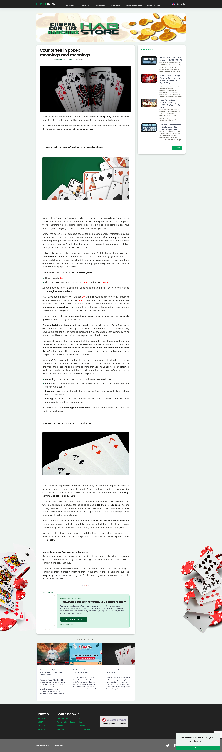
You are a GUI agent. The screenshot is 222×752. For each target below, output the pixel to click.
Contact (82, 726)
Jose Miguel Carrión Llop (65, 59)
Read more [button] (198, 741)
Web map (61, 729)
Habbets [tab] (85, 5)
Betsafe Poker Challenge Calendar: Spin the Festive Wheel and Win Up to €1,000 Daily (170, 79)
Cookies (82, 722)
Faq (80, 718)
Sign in (180, 4)
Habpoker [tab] (70, 5)
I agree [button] (198, 748)
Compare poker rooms (73, 619)
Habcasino (41, 729)
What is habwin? (63, 718)
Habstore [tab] (116, 5)
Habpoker (40, 718)
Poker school (48, 593)
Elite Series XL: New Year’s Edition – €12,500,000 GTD (170, 58)
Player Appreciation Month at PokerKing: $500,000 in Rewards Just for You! (170, 104)
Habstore (40, 726)
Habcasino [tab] (100, 5)
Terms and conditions (66, 722)
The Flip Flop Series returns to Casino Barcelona (85, 671)
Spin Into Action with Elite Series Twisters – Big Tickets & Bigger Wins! (170, 127)
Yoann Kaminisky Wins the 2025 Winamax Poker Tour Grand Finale (51, 672)
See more (177, 148)
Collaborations (85, 729)
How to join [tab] (153, 5)
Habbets (40, 722)
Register (60, 726)
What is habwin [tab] (134, 5)
